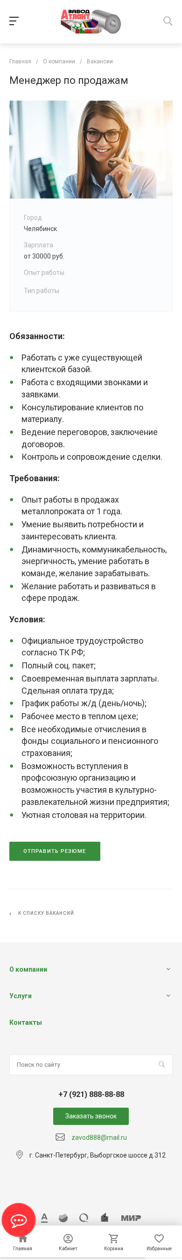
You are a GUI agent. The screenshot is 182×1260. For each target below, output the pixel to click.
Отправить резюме (54, 851)
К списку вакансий (46, 913)
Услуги (20, 996)
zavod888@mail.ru (99, 1137)
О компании (28, 969)
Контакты (25, 1022)
